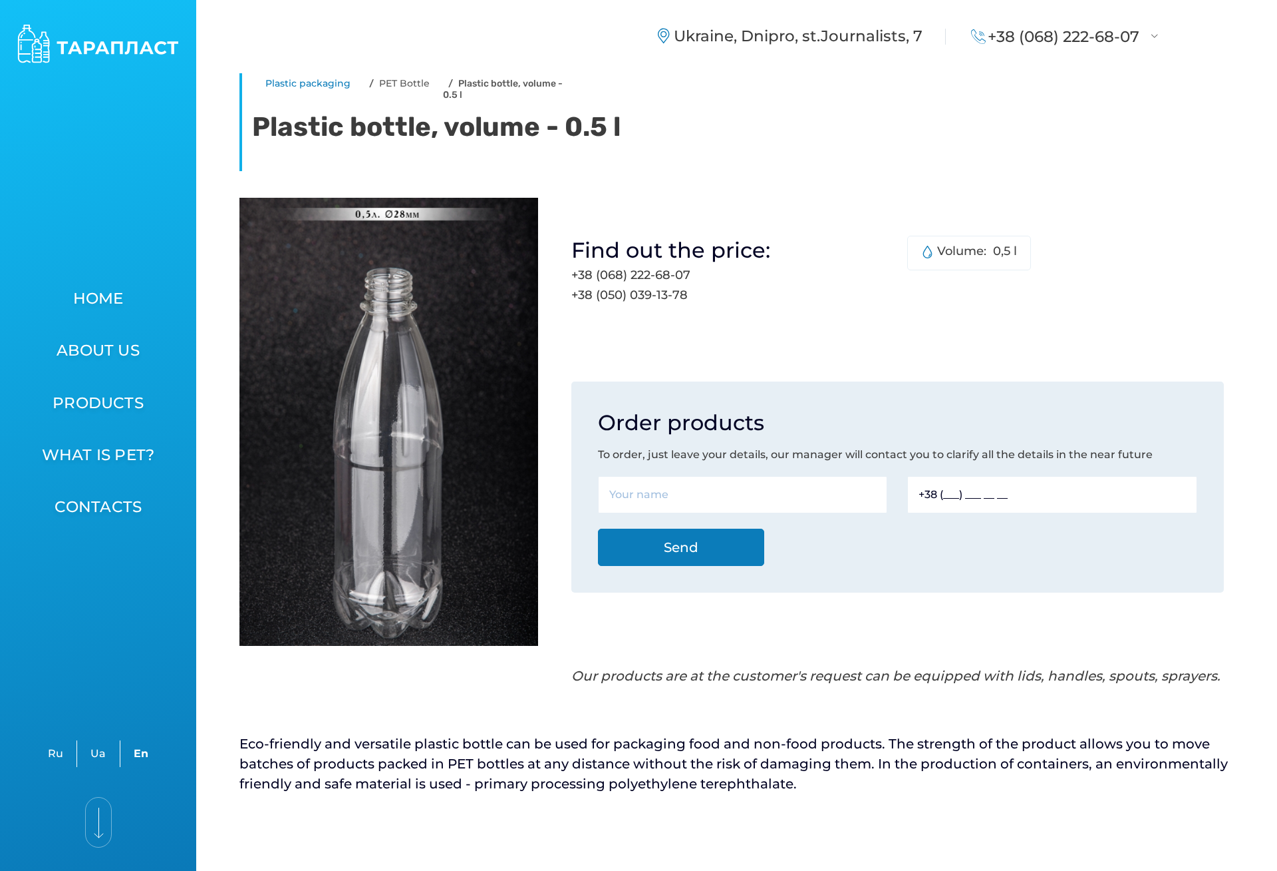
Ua (98, 753)
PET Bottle (404, 83)
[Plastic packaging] (107, 44)
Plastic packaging (308, 83)
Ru (55, 753)
